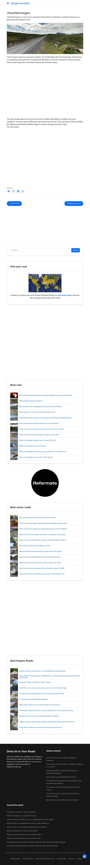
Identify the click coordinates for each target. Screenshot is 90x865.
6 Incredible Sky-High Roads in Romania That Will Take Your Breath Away (32, 846)
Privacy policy (15, 858)
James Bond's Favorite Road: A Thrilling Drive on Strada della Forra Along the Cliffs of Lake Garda (49, 677)
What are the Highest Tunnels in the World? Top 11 (24, 834)
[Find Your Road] (45, 283)
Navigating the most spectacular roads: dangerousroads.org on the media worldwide (36, 842)
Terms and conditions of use (45, 858)
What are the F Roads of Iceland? (31, 401)
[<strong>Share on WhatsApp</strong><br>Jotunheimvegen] (23, 191)
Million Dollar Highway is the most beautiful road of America (39, 705)
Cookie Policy (61, 858)
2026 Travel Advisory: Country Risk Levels (21, 816)
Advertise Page (27, 858)
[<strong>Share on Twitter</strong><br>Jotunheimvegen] (13, 191)
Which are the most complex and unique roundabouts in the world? (42, 534)
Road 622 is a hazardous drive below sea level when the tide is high (42, 688)
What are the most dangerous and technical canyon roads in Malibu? (43, 529)
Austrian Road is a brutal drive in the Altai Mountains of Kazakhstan (42, 671)
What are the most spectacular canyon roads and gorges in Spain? (42, 540)
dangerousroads (20, 3)
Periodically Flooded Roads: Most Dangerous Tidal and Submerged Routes (45, 418)
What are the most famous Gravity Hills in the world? (37, 517)
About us (71, 858)
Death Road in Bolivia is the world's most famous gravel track (40, 727)
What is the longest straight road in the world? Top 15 (37, 440)
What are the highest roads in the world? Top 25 (36, 457)
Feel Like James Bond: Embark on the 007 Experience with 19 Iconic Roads (45, 395)
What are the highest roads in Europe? (32, 446)
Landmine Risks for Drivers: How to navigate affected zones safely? (30, 819)
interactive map (64, 295)
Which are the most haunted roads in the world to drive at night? (41, 429)
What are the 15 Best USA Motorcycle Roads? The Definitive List (41, 574)
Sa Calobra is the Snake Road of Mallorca (33, 699)
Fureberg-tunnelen (73, 203)
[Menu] (9, 3)
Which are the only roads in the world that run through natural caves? (43, 523)
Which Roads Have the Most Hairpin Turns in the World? (38, 423)
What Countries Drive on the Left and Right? (22, 831)
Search (75, 250)
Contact (79, 858)
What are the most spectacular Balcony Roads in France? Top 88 (41, 568)
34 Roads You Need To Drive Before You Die (34, 546)
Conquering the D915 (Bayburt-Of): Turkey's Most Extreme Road (41, 693)
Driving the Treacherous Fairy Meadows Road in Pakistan (39, 716)
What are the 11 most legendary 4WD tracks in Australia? (26, 827)
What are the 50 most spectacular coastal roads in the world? (40, 551)
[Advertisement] (45, 225)
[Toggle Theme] (85, 856)
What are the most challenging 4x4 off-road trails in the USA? (40, 406)
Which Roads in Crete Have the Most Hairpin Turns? (37, 412)
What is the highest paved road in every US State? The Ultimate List (42, 451)
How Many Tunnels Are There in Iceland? (21, 812)
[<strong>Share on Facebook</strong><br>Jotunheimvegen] (9, 191)
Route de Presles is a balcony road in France (34, 682)
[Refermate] (45, 483)
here (30, 761)
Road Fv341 (15, 203)
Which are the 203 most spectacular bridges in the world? (39, 435)
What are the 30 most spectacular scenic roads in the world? (40, 562)
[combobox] (40, 250)
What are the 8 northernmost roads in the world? (24, 838)
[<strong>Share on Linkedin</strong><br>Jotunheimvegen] (18, 191)
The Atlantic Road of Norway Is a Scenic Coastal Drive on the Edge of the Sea (46, 710)
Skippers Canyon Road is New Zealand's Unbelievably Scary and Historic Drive (46, 722)
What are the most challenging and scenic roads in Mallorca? (28, 823)
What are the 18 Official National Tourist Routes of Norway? (39, 557)
